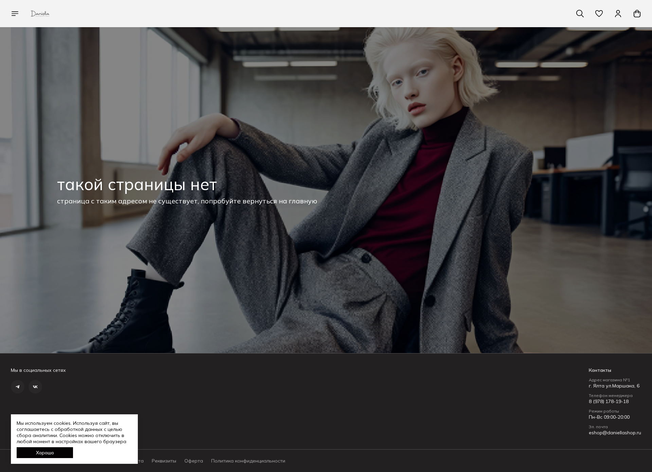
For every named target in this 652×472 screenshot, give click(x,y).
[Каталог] (15, 14)
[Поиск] (580, 14)
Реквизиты (164, 461)
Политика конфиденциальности (248, 461)
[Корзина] (637, 14)
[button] (599, 14)
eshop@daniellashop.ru (615, 433)
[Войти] (618, 14)
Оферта (193, 461)
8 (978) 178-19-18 (609, 401)
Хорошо (45, 453)
